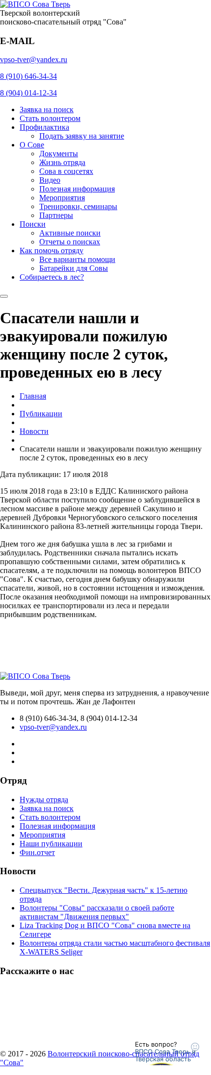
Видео (49, 180)
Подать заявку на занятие (81, 136)
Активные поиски (70, 233)
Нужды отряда (44, 799)
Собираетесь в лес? (52, 277)
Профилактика (44, 127)
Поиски (33, 224)
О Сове (32, 145)
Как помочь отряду (51, 250)
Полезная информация (77, 189)
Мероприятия (62, 197)
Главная (33, 396)
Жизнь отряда (62, 162)
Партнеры (56, 215)
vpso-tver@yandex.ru (33, 59)
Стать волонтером (50, 118)
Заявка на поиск (47, 109)
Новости (34, 431)
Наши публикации (51, 843)
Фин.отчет (37, 852)
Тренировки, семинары (78, 206)
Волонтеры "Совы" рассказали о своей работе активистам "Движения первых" (97, 912)
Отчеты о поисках (69, 242)
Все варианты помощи (77, 259)
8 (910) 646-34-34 (28, 76)
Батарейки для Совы (73, 268)
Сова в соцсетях (66, 171)
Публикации (41, 413)
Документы (58, 153)
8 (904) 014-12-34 (28, 93)
